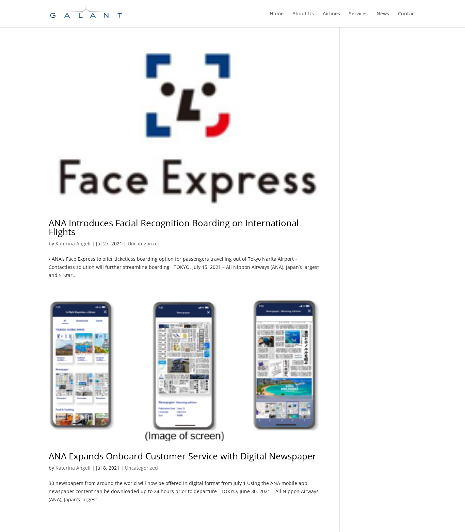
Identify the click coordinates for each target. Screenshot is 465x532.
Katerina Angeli (73, 243)
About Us (303, 14)
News (382, 14)
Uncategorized (144, 243)
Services (358, 14)
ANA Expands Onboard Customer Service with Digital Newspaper (182, 456)
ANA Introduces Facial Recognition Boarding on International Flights (174, 227)
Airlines (331, 14)
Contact (407, 14)
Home (277, 14)
